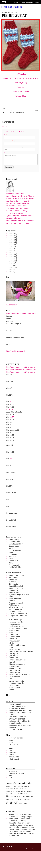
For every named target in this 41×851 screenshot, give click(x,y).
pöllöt (11, 632)
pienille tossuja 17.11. (17, 626)
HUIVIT (26, 786)
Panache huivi (14, 592)
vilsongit (12, 662)
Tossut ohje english (16, 603)
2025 (18, 786)
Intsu (10, 778)
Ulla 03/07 (10, 414)
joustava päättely (15, 704)
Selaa (24, 2)
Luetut (11, 742)
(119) (13, 240)
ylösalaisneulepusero (17, 664)
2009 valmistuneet (16, 738)
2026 (22, 786)
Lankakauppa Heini (16, 544)
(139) (13, 261)
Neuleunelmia (14, 546)
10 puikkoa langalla (13, 324)
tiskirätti (11, 643)
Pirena (8, 319)
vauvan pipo (13, 658)
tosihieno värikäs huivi (17, 645)
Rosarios (12, 563)
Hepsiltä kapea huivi (16, 586)
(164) (13, 259)
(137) (13, 252)
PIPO (15, 796)
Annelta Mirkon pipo (16, 575)
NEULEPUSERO (22, 794)
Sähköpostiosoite (13, 141)
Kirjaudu (37, 2)
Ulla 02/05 (10, 435)
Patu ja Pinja (13, 744)
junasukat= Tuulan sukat (18, 613)
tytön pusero (13, 656)
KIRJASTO (23, 789)
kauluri (11, 689)
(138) (13, 244)
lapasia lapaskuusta (16, 681)
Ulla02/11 (9, 500)
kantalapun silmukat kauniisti (19, 721)
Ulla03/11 (9, 506)
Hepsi (11, 775)
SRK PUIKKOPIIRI (20, 112)
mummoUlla (10, 472)
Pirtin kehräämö (15, 550)
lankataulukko (11, 513)
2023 (10, 786)
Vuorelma (12, 557)
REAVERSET (27, 796)
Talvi (10, 751)
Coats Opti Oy (14, 540)
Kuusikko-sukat (14, 670)
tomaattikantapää (15, 729)
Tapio (11, 552)
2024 (14, 786)
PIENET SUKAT (14, 15)
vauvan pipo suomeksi (17, 660)
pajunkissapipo (14, 624)
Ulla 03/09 (10, 466)
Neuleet (9, 796)
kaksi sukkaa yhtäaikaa (17, 717)
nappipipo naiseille (16, 622)
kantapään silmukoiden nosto (20, 725)
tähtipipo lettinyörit (15, 687)
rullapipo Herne (14, 637)
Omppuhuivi (13, 590)
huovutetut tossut (15, 611)
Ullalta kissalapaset (16, 607)
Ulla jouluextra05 (12, 430)
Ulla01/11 (9, 388)
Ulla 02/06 (10, 425)
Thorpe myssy (14, 685)
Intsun (8, 344)
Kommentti (6, 153)
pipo (10, 679)
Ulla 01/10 (10, 479)
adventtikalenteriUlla (14, 412)
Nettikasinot (17, 2)
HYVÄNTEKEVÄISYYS (12, 789)
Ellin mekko (13, 582)
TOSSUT (24, 803)
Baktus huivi (13, 578)
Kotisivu (18, 147)
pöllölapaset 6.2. (15, 630)
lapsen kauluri (14, 666)
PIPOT (20, 796)
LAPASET (30, 791)
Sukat (20, 803)
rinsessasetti (13, 635)
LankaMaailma (14, 542)
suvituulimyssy (14, 641)
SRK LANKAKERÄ (12, 799)
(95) (12, 269)
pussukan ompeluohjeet (18, 628)
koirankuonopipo (15, 668)
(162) (13, 236)
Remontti (12, 748)
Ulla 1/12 (9, 381)
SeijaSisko (13, 771)
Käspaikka (10, 445)
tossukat (12, 647)
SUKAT (12, 112)
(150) (13, 238)
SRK (32, 796)
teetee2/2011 (11, 520)
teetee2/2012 (11, 527)
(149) (13, 248)
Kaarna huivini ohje (16, 588)
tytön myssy (13, 654)
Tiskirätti (12, 601)
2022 (7, 786)
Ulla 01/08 (10, 407)
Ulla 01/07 (10, 420)
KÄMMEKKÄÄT (10, 791)
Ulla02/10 (9, 486)
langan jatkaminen (16, 723)
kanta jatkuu (13, 727)
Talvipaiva (12, 753)
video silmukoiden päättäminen (20, 710)
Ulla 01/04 (10, 440)
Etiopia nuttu (13, 584)
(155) (13, 255)
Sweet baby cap (15, 599)
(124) (13, 246)
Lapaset (8, 794)
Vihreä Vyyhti (14, 565)
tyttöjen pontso (14, 649)
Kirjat (28, 789)
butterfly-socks (14, 677)
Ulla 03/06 (10, 422)
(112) (13, 242)
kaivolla (11, 755)
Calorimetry (13, 580)
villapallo (9, 321)
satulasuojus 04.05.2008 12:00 (20, 675)
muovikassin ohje (15, 620)
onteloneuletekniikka (16, 683)
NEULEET (14, 794)
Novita (11, 548)
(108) (13, 234)
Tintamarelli (13, 554)
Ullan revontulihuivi (16, 609)
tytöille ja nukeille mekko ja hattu (21, 651)
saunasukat (13, 639)
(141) (13, 250)
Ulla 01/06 (10, 427)
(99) (12, 263)
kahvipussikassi (14, 672)
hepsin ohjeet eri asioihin (18, 706)
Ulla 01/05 (10, 438)
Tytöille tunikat (14, 605)
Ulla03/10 (9, 395)
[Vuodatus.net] (8, 846)
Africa (11, 740)
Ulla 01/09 (10, 452)
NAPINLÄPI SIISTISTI (17, 719)
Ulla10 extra (11, 493)
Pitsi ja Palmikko (15, 567)
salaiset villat (13, 561)
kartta (11, 559)
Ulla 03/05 (10, 432)
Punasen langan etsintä (15, 337)
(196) (13, 257)
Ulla (7, 417)
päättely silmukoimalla (17, 708)
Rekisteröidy (29, 2)
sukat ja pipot (14, 759)
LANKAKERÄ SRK (21, 791)
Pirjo (10, 746)
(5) (12, 271)
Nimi (5, 135)
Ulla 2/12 (9, 375)
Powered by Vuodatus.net (32, 848)
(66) (12, 265)
